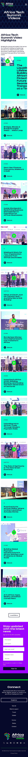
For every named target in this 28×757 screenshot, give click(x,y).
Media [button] (14, 723)
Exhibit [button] (14, 715)
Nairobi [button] (14, 706)
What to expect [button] (14, 709)
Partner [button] (14, 720)
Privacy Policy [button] (14, 753)
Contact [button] (14, 726)
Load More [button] (14, 615)
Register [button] (14, 700)
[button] (7, 4)
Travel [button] (14, 712)
